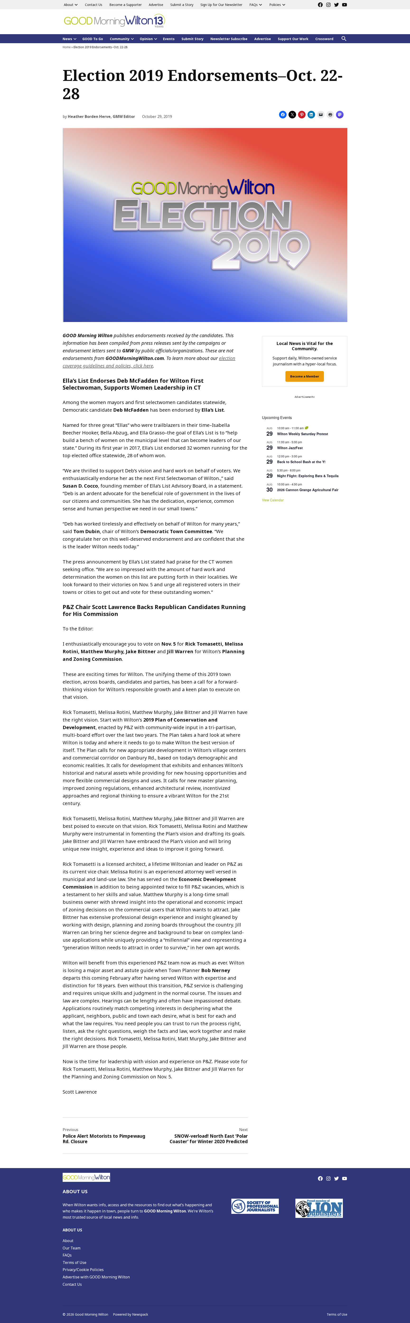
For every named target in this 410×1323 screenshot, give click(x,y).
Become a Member (304, 376)
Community (120, 39)
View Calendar (273, 500)
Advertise (156, 4)
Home (67, 47)
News (67, 39)
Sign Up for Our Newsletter (221, 4)
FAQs (253, 4)
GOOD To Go (92, 39)
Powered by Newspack (130, 1314)
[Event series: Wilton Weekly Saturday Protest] (306, 428)
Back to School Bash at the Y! (301, 461)
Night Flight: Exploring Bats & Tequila (308, 475)
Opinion (146, 39)
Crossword (324, 39)
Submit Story (193, 39)
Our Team (71, 1248)
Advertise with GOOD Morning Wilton (96, 1277)
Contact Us (93, 4)
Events (169, 39)
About (68, 4)
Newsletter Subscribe (228, 39)
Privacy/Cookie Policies (83, 1269)
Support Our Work (293, 39)
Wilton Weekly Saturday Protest (302, 433)
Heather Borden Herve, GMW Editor (101, 116)
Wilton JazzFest (290, 447)
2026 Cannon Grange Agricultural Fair (307, 489)
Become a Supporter (125, 4)
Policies (275, 4)
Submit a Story (181, 4)
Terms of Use (74, 1262)
